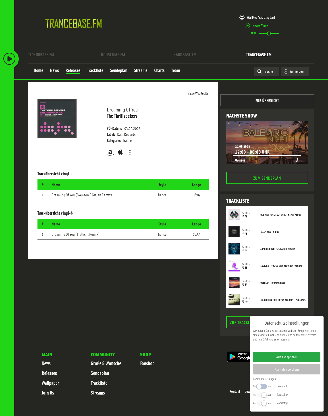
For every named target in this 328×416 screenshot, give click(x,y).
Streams (98, 392)
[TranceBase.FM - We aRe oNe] (75, 34)
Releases (49, 373)
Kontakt (234, 391)
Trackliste (99, 383)
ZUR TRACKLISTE (243, 322)
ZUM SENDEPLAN (267, 178)
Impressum (273, 346)
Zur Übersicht (267, 100)
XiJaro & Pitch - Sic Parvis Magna (277, 248)
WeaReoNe (202, 93)
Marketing (282, 403)
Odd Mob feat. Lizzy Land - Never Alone (280, 214)
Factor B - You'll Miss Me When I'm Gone (281, 265)
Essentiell (281, 386)
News (46, 363)
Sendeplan (100, 373)
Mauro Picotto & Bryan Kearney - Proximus (283, 300)
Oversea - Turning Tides (272, 282)
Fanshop (147, 363)
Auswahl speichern (287, 369)
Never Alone (260, 25)
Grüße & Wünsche (106, 363)
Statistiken (282, 394)
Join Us (48, 392)
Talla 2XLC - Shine (269, 231)
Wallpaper (50, 383)
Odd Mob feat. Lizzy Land (261, 17)
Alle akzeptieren (286, 357)
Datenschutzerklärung (294, 346)
